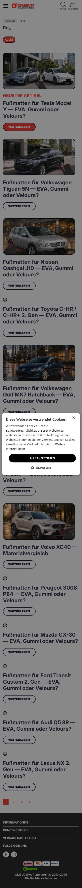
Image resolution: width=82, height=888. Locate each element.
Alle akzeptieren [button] (42, 458)
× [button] (73, 417)
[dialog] (41, 444)
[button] (41, 467)
